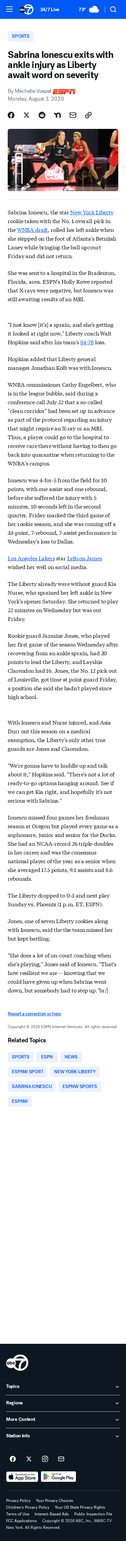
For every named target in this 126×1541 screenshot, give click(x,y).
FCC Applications (21, 1521)
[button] (9, 9)
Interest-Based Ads (52, 1514)
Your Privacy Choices (54, 1501)
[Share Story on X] (26, 115)
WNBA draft (32, 229)
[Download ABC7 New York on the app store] (22, 1476)
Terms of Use (17, 1514)
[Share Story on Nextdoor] (57, 115)
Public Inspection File (93, 1514)
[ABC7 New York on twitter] (29, 1459)
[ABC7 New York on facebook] (12, 1459)
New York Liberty (91, 212)
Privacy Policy (18, 1501)
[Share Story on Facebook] (11, 115)
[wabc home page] (17, 1363)
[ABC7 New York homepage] (26, 9)
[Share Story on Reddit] (42, 115)
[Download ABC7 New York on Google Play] (58, 1476)
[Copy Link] (88, 115)
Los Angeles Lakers (31, 558)
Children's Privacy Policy (27, 1507)
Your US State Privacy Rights (80, 1507)
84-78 (87, 342)
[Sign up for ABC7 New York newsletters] (61, 1459)
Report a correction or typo (34, 1014)
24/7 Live (49, 9)
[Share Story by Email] (73, 115)
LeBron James (84, 558)
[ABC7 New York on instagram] (45, 1459)
